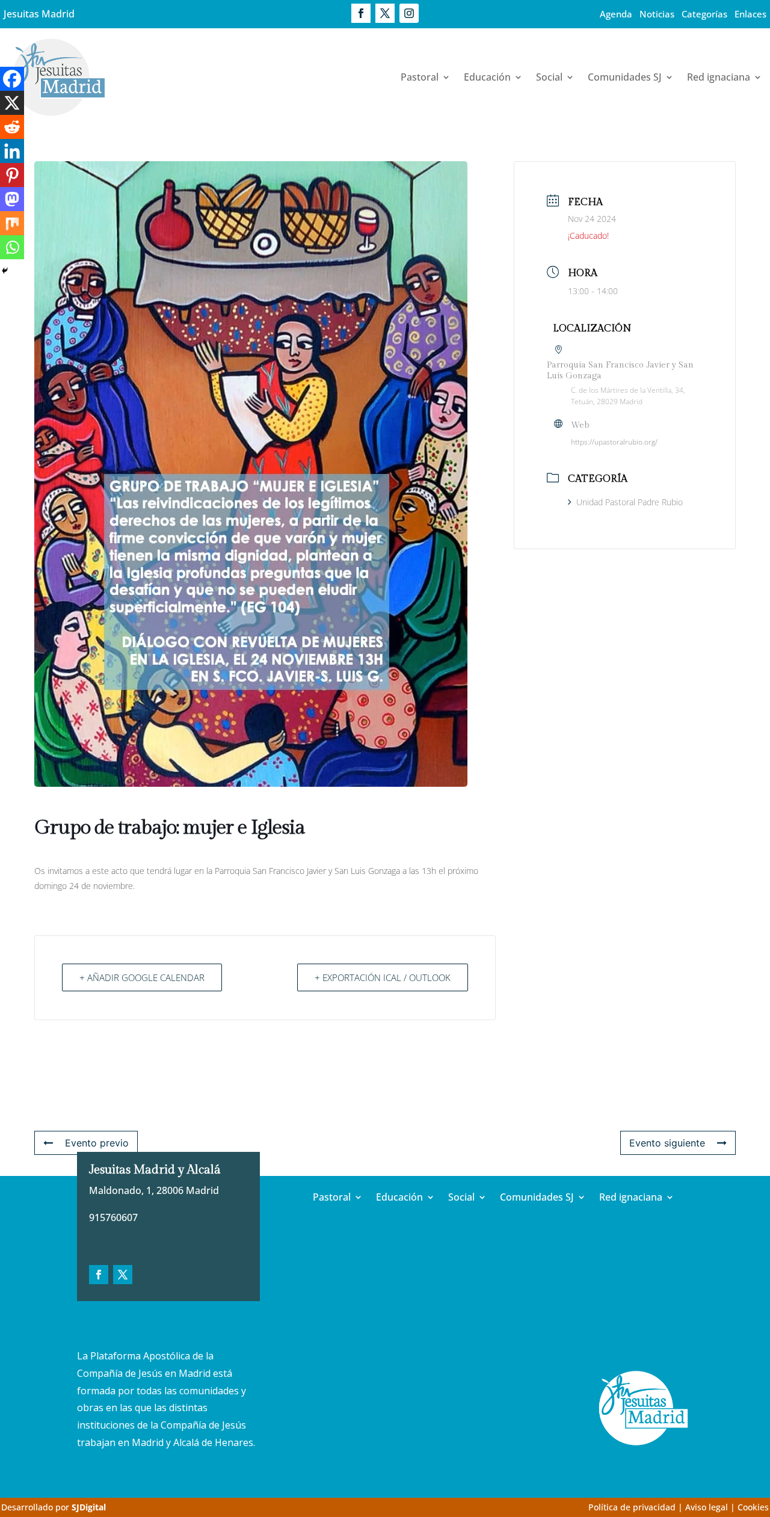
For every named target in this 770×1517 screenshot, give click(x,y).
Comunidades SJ (625, 77)
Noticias (656, 14)
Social (549, 77)
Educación (487, 77)
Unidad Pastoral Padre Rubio (629, 502)
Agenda (616, 14)
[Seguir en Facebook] (361, 13)
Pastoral (420, 77)
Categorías (704, 14)
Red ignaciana (718, 77)
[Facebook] (12, 79)
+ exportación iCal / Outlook (383, 977)
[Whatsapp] (12, 247)
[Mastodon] (12, 199)
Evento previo (97, 1143)
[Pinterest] (12, 175)
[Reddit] (12, 127)
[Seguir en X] (385, 13)
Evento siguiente (667, 1143)
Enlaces (750, 14)
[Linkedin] (12, 151)
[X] (12, 103)
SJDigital (89, 1507)
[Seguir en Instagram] (409, 13)
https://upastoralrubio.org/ (614, 442)
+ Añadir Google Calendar (142, 977)
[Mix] (12, 223)
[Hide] (5, 270)
